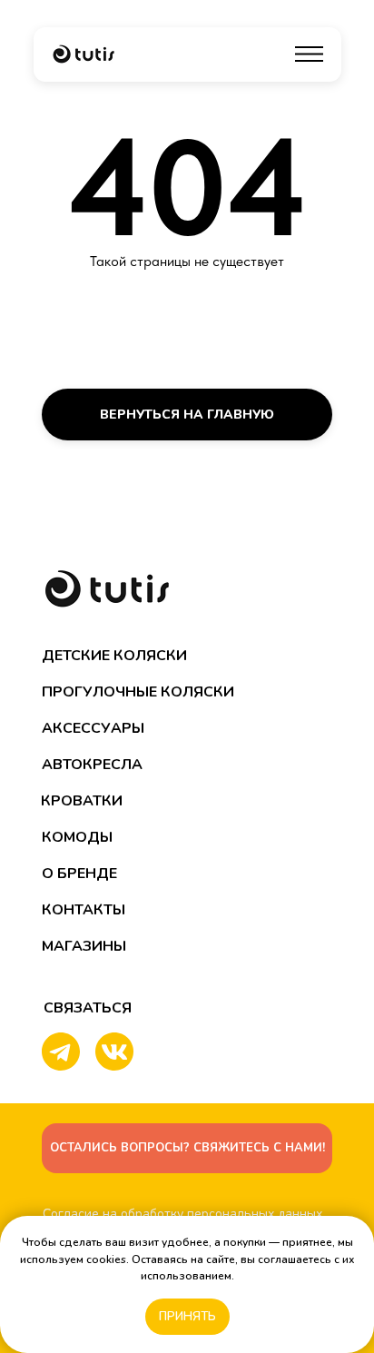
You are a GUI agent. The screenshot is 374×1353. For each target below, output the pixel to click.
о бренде (79, 874)
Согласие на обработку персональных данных (182, 1213)
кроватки (82, 801)
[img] (83, 54)
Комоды (77, 837)
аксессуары (93, 728)
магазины (84, 946)
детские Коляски (114, 656)
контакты (83, 910)
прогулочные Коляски (138, 692)
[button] (187, 1148)
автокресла (92, 765)
